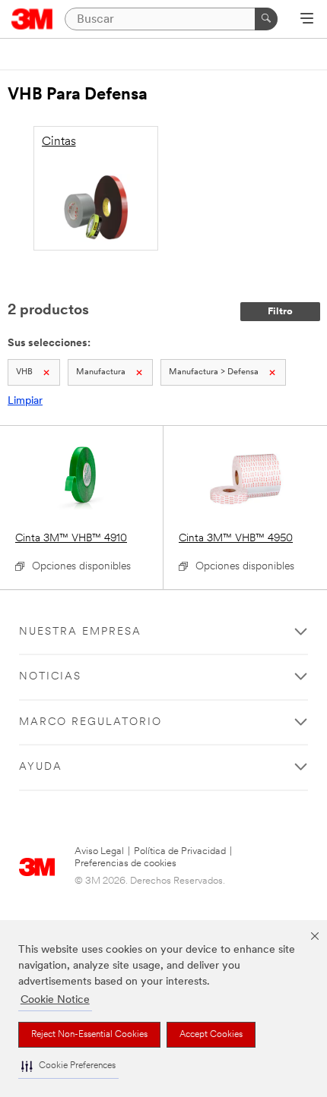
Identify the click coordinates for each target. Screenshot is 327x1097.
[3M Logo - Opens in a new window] (32, 19)
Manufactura (100, 372)
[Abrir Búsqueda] (306, 20)
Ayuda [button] (40, 767)
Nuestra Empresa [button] (80, 632)
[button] (68, 1066)
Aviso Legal (99, 851)
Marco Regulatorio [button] (90, 722)
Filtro (280, 312)
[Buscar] (266, 19)
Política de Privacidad (180, 851)
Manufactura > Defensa (214, 372)
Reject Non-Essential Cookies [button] (89, 1034)
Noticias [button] (50, 676)
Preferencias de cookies (125, 863)
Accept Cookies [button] (211, 1034)
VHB (24, 372)
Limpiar (25, 401)
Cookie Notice (55, 1000)
